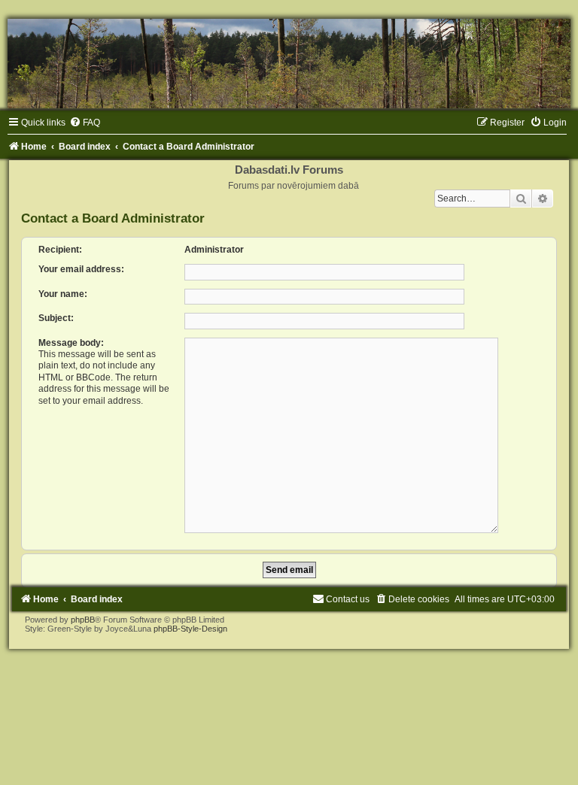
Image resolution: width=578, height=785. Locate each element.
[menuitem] (84, 122)
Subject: (56, 318)
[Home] (289, 63)
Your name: (62, 294)
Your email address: (81, 269)
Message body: (71, 343)
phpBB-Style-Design (190, 628)
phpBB (83, 619)
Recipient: (60, 249)
